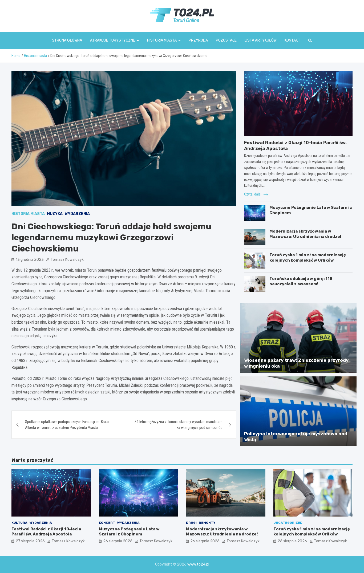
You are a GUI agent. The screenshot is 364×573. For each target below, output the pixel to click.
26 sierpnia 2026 (117, 541)
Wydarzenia (77, 214)
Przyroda (198, 40)
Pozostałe (226, 40)
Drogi (191, 523)
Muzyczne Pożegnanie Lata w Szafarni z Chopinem (129, 532)
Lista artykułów (261, 40)
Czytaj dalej (253, 194)
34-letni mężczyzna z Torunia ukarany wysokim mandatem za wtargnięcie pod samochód (179, 425)
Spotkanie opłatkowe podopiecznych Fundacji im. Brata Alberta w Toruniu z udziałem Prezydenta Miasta (67, 425)
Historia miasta (162, 40)
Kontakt (292, 40)
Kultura (19, 523)
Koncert (107, 523)
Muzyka (55, 214)
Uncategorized (287, 523)
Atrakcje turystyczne (112, 40)
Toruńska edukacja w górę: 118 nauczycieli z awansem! (300, 281)
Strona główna (67, 40)
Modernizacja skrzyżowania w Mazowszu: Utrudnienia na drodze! (305, 234)
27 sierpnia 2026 (30, 541)
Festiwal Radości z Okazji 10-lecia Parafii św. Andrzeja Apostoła (46, 532)
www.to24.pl (198, 564)
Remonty (207, 523)
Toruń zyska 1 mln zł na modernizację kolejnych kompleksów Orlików (307, 258)
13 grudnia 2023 (30, 259)
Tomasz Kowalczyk (67, 259)
